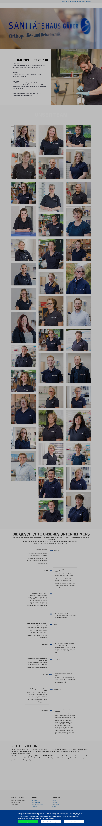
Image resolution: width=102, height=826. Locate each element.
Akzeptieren (28, 822)
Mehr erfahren (74, 822)
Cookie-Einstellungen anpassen (51, 822)
